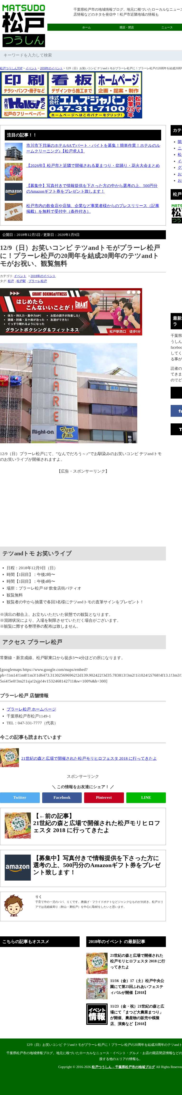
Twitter (19, 797)
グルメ (86, 34)
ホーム (86, 27)
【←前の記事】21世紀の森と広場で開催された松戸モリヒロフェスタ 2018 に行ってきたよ (96, 823)
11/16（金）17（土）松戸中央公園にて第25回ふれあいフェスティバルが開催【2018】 (137, 986)
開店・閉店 (127, 27)
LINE (146, 797)
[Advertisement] (83, 507)
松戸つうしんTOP (11, 68)
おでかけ (126, 34)
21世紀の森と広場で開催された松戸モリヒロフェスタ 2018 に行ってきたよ (137, 961)
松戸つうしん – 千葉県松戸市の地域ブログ (123, 1067)
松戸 (11, 281)
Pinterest (104, 797)
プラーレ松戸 (37, 281)
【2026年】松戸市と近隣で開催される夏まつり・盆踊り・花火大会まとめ (93, 165)
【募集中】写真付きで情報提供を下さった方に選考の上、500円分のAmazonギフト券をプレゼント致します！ (97, 865)
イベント (31, 68)
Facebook (62, 797)
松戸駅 (21, 281)
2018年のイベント (51, 68)
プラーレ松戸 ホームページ (31, 709)
